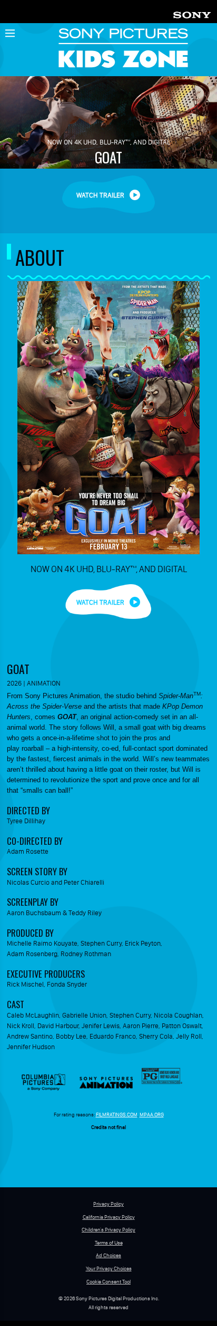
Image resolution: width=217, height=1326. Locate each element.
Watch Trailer (100, 195)
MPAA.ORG (152, 1115)
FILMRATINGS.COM (116, 1115)
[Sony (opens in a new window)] (192, 13)
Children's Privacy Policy (108, 1230)
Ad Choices (108, 1255)
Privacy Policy (108, 1204)
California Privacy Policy (109, 1217)
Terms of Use (109, 1243)
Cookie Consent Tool (108, 1282)
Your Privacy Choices (109, 1269)
